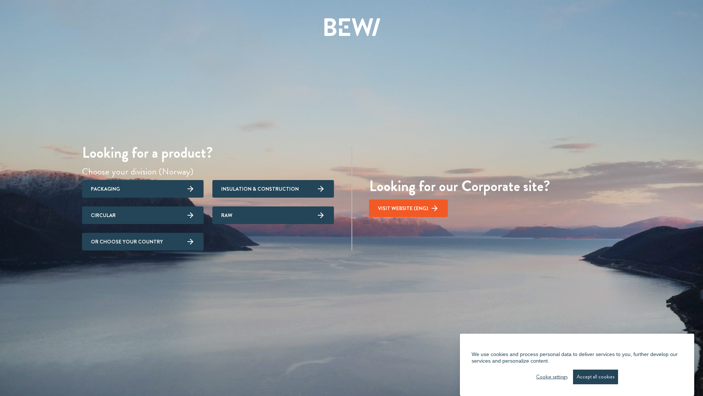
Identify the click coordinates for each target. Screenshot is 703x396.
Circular (103, 215)
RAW (227, 215)
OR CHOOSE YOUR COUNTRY (127, 241)
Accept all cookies (595, 376)
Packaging (105, 188)
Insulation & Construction (260, 188)
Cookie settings (552, 376)
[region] (577, 365)
